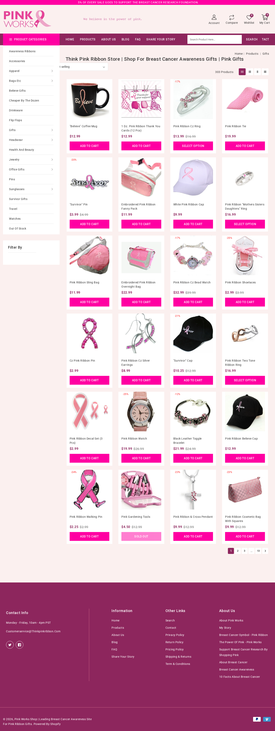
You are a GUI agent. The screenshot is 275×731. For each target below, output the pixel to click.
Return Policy (174, 642)
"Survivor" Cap (182, 360)
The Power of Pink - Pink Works (240, 642)
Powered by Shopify (47, 724)
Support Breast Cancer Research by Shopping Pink (243, 652)
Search (170, 620)
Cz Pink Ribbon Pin (82, 360)
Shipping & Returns (178, 656)
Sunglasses (16, 189)
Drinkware (16, 110)
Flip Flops (15, 120)
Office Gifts (16, 169)
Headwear (16, 139)
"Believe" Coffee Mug (83, 126)
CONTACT (262, 39)
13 (258, 550)
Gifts (12, 130)
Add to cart (89, 146)
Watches (15, 218)
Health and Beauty (21, 149)
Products (88, 39)
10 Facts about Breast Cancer (239, 676)
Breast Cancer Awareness (236, 669)
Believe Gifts (17, 90)
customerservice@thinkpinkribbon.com (33, 631)
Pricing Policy (174, 649)
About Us (108, 39)
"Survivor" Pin (79, 204)
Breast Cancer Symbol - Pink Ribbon (243, 635)
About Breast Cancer (233, 662)
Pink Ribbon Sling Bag (84, 282)
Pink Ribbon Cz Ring (187, 126)
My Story (225, 627)
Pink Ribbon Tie (235, 126)
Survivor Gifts (18, 199)
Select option (193, 146)
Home (239, 53)
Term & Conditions (177, 663)
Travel (13, 208)
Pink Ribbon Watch (134, 438)
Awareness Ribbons (22, 51)
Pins (12, 179)
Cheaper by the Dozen (24, 100)
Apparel (14, 71)
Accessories (17, 61)
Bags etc (15, 80)
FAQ (114, 649)
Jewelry (14, 159)
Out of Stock (17, 228)
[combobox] (224, 39)
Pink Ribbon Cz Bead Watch (192, 282)
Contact (170, 627)
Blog (115, 642)
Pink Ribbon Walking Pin (86, 516)
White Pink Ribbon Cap (188, 204)
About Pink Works (231, 620)
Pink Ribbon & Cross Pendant (193, 516)
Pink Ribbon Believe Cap (241, 438)
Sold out (141, 536)
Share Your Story (123, 656)
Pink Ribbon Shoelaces (240, 282)
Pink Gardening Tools (135, 516)
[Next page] (265, 551)
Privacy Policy (174, 635)
